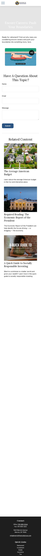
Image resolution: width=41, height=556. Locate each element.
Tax (20, 554)
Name (4, 84)
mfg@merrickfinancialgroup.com (20, 535)
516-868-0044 (23, 524)
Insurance (20, 552)
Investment (20, 548)
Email (4, 96)
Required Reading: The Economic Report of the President (17, 217)
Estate (20, 550)
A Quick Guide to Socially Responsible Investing (18, 265)
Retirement (20, 545)
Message (5, 108)
